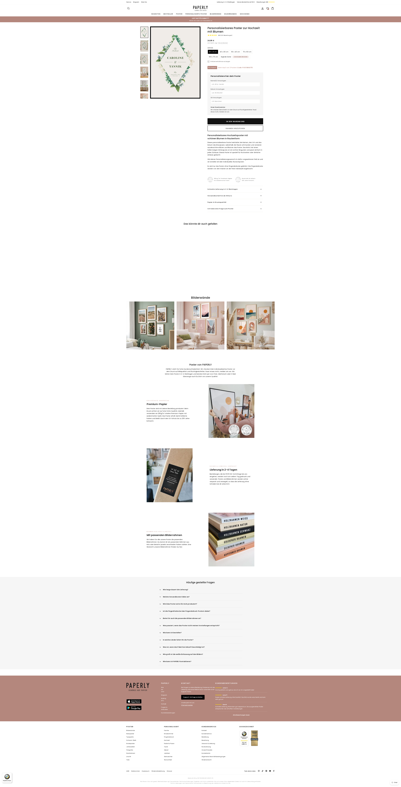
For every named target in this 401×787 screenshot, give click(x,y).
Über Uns (144, 2)
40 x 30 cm (224, 52)
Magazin (136, 2)
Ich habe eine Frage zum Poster (220, 209)
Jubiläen (167, 753)
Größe (210, 48)
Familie (166, 730)
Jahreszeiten (130, 747)
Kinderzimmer (168, 734)
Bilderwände (215, 14)
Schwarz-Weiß (131, 740)
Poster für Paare (169, 743)
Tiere (127, 760)
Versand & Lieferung (208, 743)
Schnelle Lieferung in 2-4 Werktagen (222, 189)
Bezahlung (205, 740)
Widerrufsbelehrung (158, 771)
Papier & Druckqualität (217, 202)
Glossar (169, 771)
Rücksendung (206, 747)
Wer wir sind (162, 690)
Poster (179, 14)
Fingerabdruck (169, 737)
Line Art (128, 756)
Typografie (130, 737)
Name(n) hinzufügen (218, 81)
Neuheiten (155, 14)
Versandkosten (223, 43)
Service (128, 2)
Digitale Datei (234, 57)
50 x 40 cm (235, 52)
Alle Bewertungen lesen (241, 715)
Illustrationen (130, 753)
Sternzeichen (168, 756)
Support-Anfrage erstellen (192, 697)
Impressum (145, 771)
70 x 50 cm (247, 52)
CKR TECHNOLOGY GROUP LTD (205, 778)
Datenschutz (135, 771)
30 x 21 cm (213, 52)
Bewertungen (262, 2)
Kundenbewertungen (168, 713)
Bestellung (205, 737)
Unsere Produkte (207, 750)
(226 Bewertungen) (225, 35)
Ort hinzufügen (216, 97)
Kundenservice (207, 734)
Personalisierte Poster (196, 14)
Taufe (166, 747)
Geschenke (245, 14)
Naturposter (130, 734)
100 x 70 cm (213, 57)
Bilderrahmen (230, 14)
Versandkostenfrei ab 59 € (246, 2)
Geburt (166, 750)
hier (180, 547)
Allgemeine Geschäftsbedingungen (214, 756)
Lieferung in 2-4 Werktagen (226, 2)
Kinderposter (130, 743)
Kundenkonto (206, 753)
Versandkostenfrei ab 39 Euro (219, 196)
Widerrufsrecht (206, 760)
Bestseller (168, 14)
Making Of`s (163, 699)
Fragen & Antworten (164, 708)
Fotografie (129, 750)
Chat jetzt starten (187, 705)
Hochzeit (167, 740)
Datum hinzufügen (218, 89)
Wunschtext (168, 760)
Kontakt (163, 704)
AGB (127, 771)
